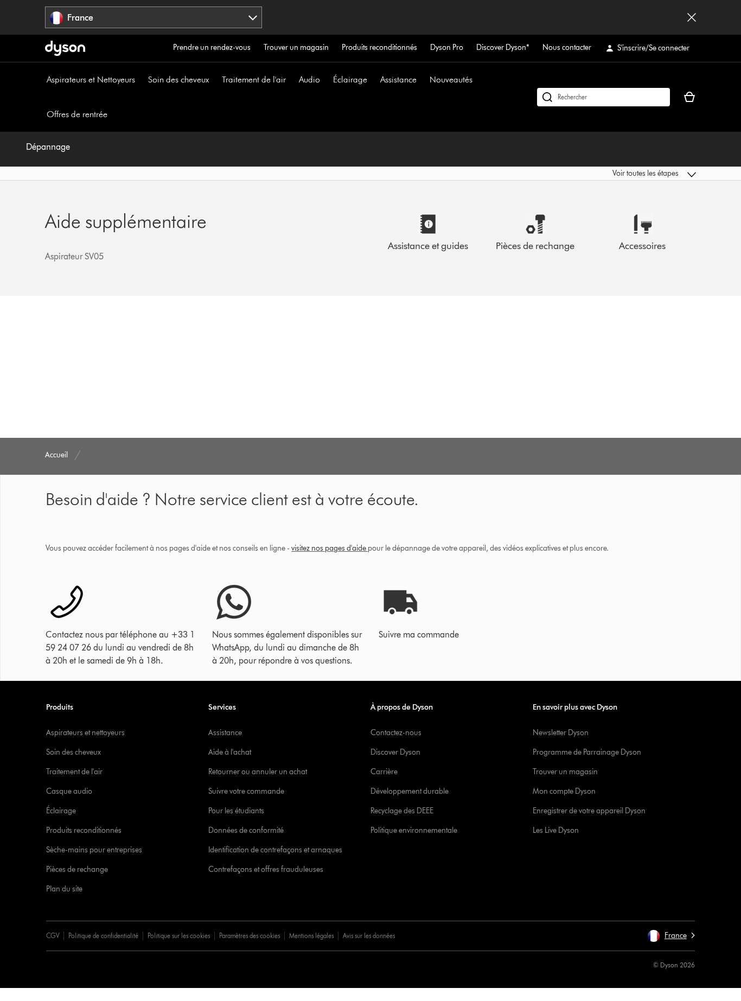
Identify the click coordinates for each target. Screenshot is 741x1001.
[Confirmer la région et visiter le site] (691, 17)
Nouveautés (451, 79)
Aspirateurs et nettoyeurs (85, 732)
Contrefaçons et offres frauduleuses (265, 869)
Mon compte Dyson (564, 791)
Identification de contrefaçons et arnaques (275, 850)
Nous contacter (566, 47)
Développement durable (409, 791)
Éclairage (350, 79)
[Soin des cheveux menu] (214, 79)
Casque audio (69, 791)
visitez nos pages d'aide (328, 548)
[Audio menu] (325, 79)
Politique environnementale (413, 830)
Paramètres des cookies (249, 936)
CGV (52, 936)
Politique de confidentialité (103, 936)
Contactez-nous (395, 732)
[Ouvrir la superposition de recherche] (603, 97)
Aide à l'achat (229, 752)
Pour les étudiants (236, 810)
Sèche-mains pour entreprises (94, 850)
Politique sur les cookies (179, 936)
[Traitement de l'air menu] (291, 79)
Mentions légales (311, 936)
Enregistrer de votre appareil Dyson (589, 810)
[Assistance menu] (422, 79)
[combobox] (153, 17)
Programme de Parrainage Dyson (587, 752)
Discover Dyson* (502, 47)
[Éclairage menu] (372, 79)
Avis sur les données (369, 936)
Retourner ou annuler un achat (257, 771)
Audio (309, 79)
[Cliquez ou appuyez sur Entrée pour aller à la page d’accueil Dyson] (65, 48)
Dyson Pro (446, 47)
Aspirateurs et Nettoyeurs (91, 79)
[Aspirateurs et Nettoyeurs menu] (140, 79)
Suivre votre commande (246, 791)
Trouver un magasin (296, 47)
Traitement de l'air (254, 79)
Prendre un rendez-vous (212, 47)
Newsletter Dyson (561, 732)
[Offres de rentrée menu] (112, 114)
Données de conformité (246, 830)
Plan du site (64, 889)
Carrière (384, 771)
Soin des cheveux (178, 79)
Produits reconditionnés (379, 47)
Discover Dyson (395, 752)
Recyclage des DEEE (401, 810)
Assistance (398, 79)
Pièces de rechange (77, 869)
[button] (620, 173)
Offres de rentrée (77, 114)
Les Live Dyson (556, 830)
